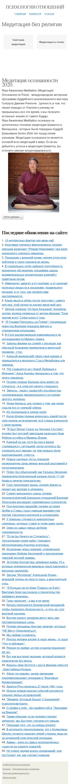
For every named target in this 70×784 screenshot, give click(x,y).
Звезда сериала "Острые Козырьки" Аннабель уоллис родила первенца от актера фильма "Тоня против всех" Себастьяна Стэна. (35, 313)
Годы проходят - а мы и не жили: (28, 600)
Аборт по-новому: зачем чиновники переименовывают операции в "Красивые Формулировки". (30, 677)
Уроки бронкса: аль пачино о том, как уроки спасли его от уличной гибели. (33, 405)
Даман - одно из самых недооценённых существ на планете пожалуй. (30, 744)
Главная (20, 13)
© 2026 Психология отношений (16, 764)
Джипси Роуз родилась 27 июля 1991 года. (34, 686)
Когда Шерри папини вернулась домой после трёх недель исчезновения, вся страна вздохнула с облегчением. (35, 420)
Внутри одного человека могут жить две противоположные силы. (30, 620)
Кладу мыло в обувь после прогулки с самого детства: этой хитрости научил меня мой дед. (33, 302)
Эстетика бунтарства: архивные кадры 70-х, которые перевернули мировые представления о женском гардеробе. (35, 566)
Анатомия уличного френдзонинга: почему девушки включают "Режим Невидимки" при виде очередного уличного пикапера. (34, 249)
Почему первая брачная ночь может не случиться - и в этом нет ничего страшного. (30, 384)
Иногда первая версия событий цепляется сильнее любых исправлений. (32, 693)
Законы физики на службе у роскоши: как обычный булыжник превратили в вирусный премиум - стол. (31, 347)
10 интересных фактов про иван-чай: (29, 240)
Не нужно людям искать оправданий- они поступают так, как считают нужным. (32, 753)
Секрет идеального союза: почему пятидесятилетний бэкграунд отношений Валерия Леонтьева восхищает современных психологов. (35, 497)
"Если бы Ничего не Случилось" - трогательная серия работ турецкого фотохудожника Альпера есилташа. (26, 540)
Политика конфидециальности (16, 773)
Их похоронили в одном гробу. (26, 412)
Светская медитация (18, 42)
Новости (35, 13)
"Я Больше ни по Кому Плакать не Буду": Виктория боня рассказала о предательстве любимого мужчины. (31, 592)
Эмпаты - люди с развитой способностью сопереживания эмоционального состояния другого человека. (31, 394)
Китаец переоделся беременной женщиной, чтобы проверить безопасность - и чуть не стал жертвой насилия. (33, 609)
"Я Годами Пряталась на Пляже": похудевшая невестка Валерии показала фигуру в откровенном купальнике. (34, 326)
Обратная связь (9, 777)
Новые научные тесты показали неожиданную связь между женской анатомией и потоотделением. (34, 463)
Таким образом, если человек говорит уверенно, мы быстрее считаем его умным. (30, 718)
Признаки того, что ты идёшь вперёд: (31, 725)
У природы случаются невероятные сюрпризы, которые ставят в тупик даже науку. (33, 521)
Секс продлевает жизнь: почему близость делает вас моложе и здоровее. (31, 487)
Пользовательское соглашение (25, 769)
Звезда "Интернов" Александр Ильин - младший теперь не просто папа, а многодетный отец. (34, 579)
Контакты (7, 769)
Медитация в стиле (51, 42)
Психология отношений (35, 7)
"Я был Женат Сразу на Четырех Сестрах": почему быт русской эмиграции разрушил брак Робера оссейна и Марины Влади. (33, 433)
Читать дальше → (13, 217)
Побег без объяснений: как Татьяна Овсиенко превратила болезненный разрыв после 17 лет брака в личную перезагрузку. (34, 476)
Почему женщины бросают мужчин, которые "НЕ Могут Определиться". (34, 628)
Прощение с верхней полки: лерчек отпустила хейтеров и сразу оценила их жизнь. (34, 259)
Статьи (49, 13)
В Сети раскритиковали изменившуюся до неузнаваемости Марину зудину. (31, 337)
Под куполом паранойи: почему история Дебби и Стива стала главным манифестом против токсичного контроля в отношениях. (31, 510)
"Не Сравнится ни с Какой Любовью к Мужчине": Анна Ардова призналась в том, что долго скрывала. (33, 373)
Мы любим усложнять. (21, 635)
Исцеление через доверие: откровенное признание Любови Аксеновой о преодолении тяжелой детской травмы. (32, 553)
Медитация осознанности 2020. (30, 82)
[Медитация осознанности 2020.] (35, 183)
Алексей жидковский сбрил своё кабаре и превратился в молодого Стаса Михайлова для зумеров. (33, 360)
